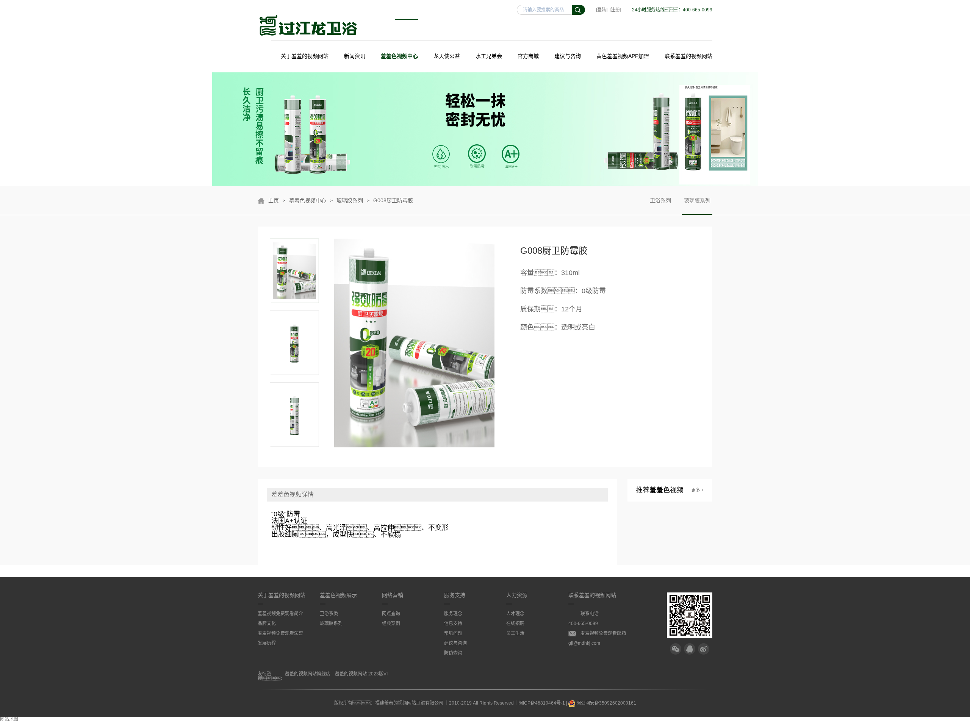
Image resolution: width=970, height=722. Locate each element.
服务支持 (454, 595)
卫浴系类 (329, 613)
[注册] (615, 10)
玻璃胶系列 (349, 200)
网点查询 (391, 613)
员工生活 (515, 633)
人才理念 (515, 613)
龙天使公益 (446, 56)
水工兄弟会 (489, 56)
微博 (703, 649)
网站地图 (9, 719)
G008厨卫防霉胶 (393, 200)
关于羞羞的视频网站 (305, 56)
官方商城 (528, 56)
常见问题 (453, 633)
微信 (675, 649)
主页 (273, 200)
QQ (689, 649)
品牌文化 (267, 623)
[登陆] (601, 10)
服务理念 (453, 613)
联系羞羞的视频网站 (688, 56)
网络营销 (392, 595)
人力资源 (516, 595)
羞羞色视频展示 (338, 595)
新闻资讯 (354, 56)
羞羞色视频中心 (399, 56)
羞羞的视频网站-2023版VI (361, 674)
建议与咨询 (567, 56)
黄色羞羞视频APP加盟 (622, 56)
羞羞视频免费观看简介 (280, 613)
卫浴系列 (660, 200)
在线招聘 (515, 623)
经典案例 (391, 623)
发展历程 (267, 643)
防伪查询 (453, 653)
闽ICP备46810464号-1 (541, 703)
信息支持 (453, 623)
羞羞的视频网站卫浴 (309, 25)
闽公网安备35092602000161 (605, 703)
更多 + (697, 490)
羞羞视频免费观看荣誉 (280, 633)
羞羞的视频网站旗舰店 (307, 674)
